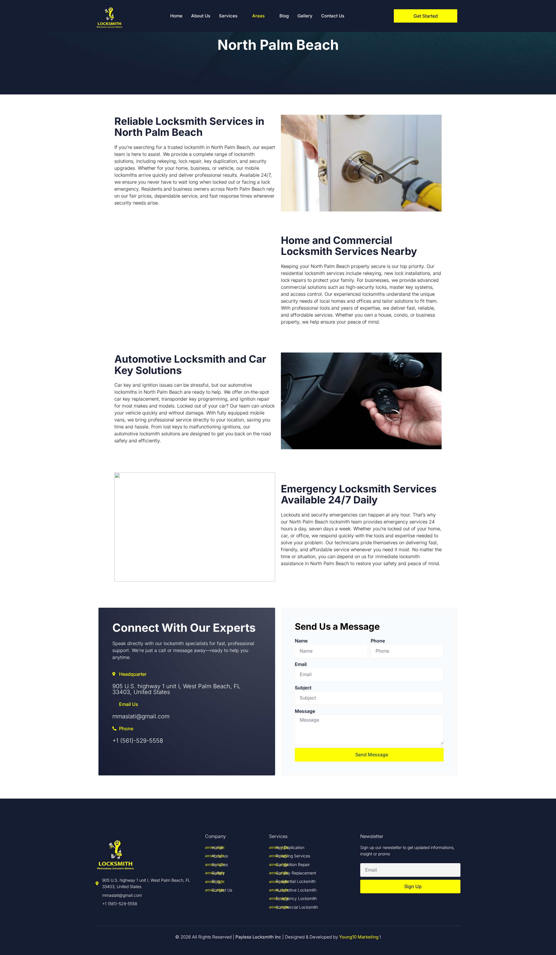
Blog (284, 16)
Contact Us (332, 16)
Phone (378, 641)
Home (176, 16)
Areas (258, 16)
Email (301, 664)
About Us (200, 16)
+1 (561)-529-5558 (137, 740)
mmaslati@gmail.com (140, 716)
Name (301, 641)
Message (305, 711)
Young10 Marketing (358, 937)
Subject (303, 688)
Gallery (304, 16)
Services (228, 16)
